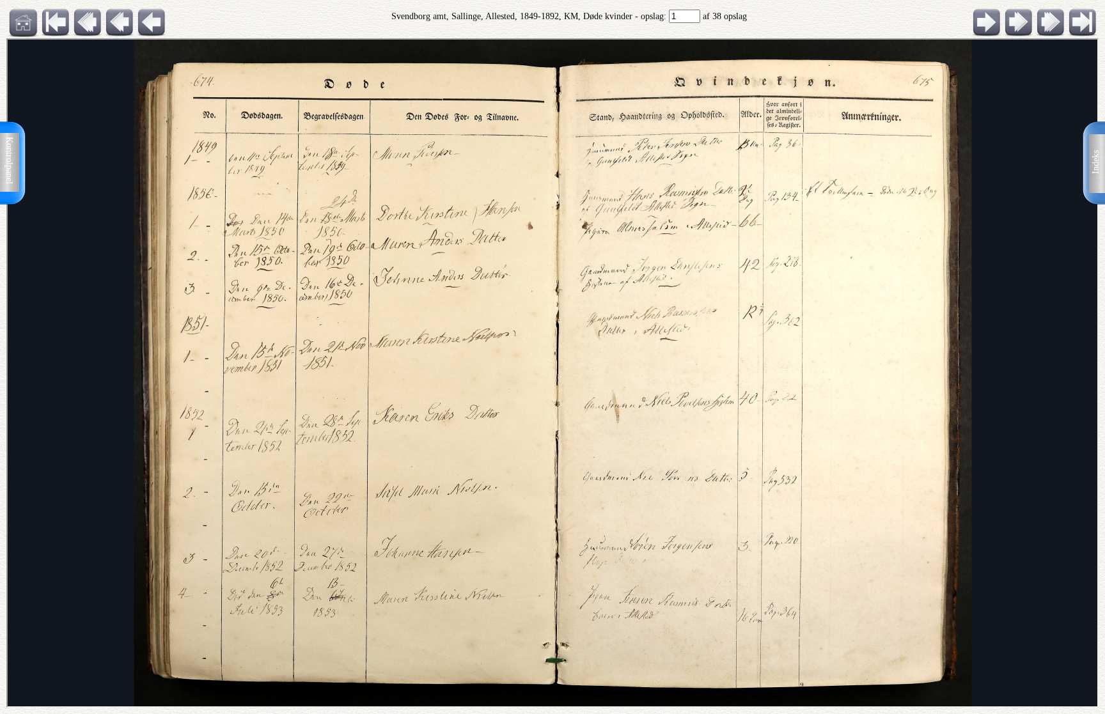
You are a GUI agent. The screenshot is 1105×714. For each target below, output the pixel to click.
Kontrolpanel (9, 160)
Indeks (1096, 162)
